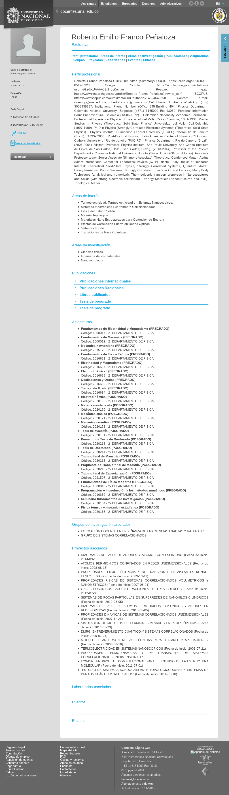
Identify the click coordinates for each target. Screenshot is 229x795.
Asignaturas (199, 56)
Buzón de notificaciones (21, 775)
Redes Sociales (70, 753)
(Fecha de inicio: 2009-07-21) (143, 648)
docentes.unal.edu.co (79, 11)
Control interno (15, 769)
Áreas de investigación (145, 56)
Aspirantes (88, 3)
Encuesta (66, 766)
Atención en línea (71, 763)
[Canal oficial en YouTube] (202, 3)
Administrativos (171, 3)
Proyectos (95, 60)
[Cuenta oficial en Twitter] (191, 3)
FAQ (63, 756)
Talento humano (16, 750)
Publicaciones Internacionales (105, 281)
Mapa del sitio (69, 750)
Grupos (79, 60)
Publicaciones (176, 56)
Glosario (65, 775)
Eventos (134, 60)
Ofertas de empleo (18, 756)
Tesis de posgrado (95, 301)
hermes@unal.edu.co (135, 779)
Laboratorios (115, 60)
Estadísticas (68, 772)
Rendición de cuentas (20, 759)
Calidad (10, 772)
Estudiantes (109, 3)
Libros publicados (95, 295)
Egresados (129, 3)
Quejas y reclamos (72, 759)
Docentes (148, 3)
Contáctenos (68, 769)
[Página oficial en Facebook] (196, 3)
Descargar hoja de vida (27, 143)
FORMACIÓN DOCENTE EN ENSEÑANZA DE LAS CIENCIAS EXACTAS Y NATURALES (143, 531)
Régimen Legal (15, 747)
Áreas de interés (112, 56)
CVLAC (21, 133)
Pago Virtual (13, 766)
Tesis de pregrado (95, 308)
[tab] (141, 281)
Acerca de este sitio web (137, 783)
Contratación (14, 753)
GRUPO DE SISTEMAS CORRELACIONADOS (113, 535)
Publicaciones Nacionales (102, 288)
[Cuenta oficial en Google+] (207, 3)
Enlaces (149, 60)
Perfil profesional (85, 56)
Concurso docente (17, 763)
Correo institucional (72, 747)
